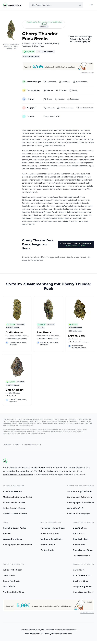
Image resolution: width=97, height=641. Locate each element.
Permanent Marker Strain (53, 528)
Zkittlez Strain (47, 550)
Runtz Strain (79, 544)
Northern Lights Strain (14, 592)
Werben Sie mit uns (87, 72)
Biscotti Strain (80, 528)
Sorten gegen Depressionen (80, 502)
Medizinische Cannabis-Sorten (17, 497)
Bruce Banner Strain (83, 550)
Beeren (50, 90)
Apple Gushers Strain (83, 592)
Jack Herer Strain (81, 555)
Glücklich (65, 82)
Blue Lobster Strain (50, 533)
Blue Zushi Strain (81, 539)
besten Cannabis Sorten (33, 467)
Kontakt (7, 533)
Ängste (61, 99)
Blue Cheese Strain (82, 575)
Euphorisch (51, 82)
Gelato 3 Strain (48, 544)
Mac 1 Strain (9, 586)
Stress (49, 99)
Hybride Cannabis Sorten (15, 514)
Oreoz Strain (9, 575)
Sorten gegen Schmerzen (79, 497)
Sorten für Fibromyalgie (78, 514)
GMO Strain (78, 570)
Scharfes (62, 90)
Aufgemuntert (81, 82)
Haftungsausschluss (34, 633)
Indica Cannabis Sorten (14, 508)
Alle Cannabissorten (12, 491)
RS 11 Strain (78, 533)
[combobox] (56, 5)
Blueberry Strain (81, 581)
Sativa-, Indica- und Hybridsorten (55, 471)
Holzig (74, 90)
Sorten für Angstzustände (79, 491)
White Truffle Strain (12, 570)
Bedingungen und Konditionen (17, 544)
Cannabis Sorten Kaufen (15, 528)
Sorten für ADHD (75, 508)
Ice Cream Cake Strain (51, 539)
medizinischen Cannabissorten (18, 474)
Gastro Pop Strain (11, 581)
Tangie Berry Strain (82, 586)
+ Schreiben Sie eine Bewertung (76, 244)
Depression (74, 99)
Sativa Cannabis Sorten (14, 502)
